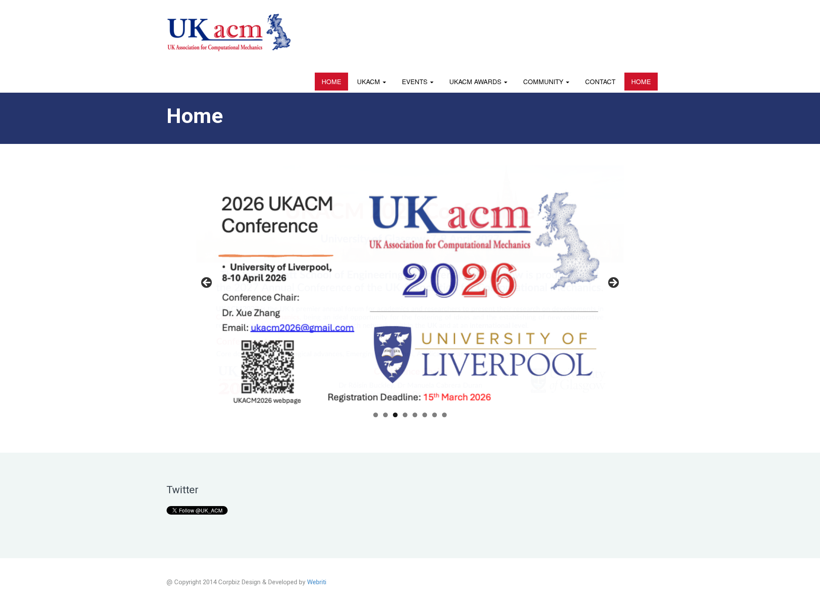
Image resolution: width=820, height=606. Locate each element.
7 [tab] (434, 415)
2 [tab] (385, 415)
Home (331, 81)
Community (544, 81)
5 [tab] (415, 415)
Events (415, 81)
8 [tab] (444, 415)
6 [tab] (424, 415)
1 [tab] (375, 415)
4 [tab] (405, 415)
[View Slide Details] (410, 285)
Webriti (316, 582)
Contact (600, 81)
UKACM (369, 81)
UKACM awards (476, 81)
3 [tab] (395, 415)
